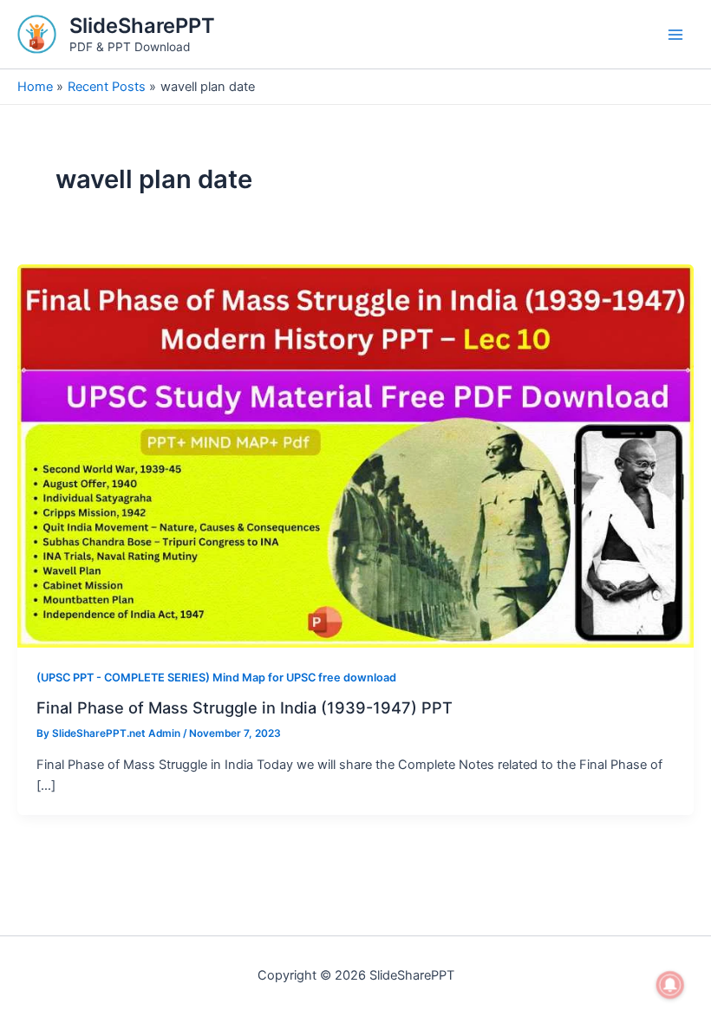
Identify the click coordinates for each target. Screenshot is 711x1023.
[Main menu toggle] (675, 34)
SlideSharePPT (142, 25)
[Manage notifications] (670, 985)
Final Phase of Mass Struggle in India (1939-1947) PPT (244, 707)
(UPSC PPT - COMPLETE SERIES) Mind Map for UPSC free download (216, 677)
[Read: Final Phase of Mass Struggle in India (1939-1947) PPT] (355, 455)
